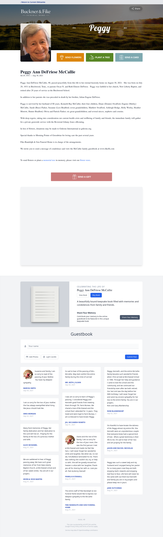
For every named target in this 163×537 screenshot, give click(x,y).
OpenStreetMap (84, 530)
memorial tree (49, 160)
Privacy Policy (74, 526)
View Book (83, 295)
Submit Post (132, 357)
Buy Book (96, 295)
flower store (85, 160)
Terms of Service (88, 526)
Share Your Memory (130, 317)
